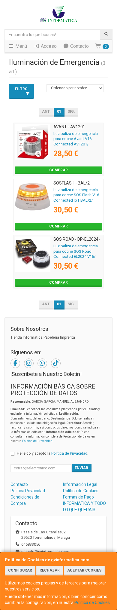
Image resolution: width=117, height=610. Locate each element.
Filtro (21, 89)
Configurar (20, 570)
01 (59, 111)
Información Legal (80, 484)
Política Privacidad (27, 490)
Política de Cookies (92, 602)
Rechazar (50, 570)
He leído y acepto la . (52, 453)
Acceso (48, 46)
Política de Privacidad (37, 441)
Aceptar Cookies (84, 570)
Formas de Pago (78, 497)
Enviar (81, 468)
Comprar (58, 170)
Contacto (79, 46)
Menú (20, 46)
